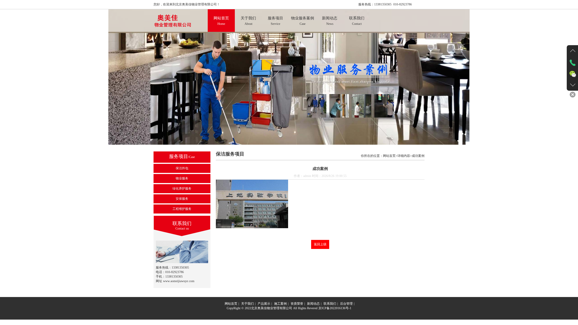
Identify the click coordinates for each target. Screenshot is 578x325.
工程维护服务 (181, 209)
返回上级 (320, 244)
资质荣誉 (297, 303)
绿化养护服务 (181, 188)
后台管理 (346, 303)
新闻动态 (313, 303)
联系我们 (330, 303)
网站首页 (231, 303)
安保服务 (182, 198)
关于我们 (247, 303)
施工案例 (280, 303)
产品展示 (264, 303)
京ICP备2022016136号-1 (334, 308)
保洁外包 (182, 168)
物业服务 (182, 178)
